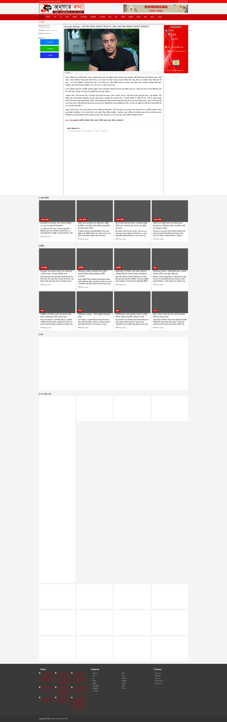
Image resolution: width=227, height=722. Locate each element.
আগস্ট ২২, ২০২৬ (83, 239)
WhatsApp (50, 48)
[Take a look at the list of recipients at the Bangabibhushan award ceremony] (63, 701)
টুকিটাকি (131, 17)
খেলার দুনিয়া (83, 17)
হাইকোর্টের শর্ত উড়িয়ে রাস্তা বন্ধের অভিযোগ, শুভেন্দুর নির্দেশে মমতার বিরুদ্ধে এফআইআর (131, 272)
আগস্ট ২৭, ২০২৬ (120, 328)
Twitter (50, 55)
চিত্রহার (138, 17)
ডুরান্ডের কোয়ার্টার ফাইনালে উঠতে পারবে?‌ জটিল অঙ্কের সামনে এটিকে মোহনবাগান (98, 120)
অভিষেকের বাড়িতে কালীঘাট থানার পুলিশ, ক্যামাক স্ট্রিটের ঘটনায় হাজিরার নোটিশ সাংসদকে (92, 274)
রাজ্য (55, 17)
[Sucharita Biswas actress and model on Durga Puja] (47, 690)
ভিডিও (152, 17)
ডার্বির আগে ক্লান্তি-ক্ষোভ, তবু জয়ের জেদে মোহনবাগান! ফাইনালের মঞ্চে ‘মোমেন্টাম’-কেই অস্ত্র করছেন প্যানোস (169, 226)
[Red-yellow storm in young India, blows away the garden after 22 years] (57, 211)
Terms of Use (159, 681)
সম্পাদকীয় (102, 17)
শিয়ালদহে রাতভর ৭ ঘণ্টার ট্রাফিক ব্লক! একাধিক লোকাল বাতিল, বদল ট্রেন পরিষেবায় (170, 272)
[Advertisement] (50, 71)
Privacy (157, 678)
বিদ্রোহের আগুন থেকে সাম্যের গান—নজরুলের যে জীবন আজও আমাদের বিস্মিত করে (56, 272)
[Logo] (61, 6)
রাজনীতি (74, 17)
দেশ (61, 17)
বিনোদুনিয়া (93, 17)
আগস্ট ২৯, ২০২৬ (45, 285)
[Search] (167, 17)
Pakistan (104, 131)
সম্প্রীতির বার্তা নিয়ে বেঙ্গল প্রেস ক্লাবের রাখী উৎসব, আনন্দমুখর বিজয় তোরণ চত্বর (55, 315)
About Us (158, 673)
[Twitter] (183, 1)
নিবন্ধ (110, 17)
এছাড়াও (160, 17)
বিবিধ (145, 17)
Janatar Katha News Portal (59, 719)
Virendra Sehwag (74, 131)
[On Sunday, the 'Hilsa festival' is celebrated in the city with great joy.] (79, 690)
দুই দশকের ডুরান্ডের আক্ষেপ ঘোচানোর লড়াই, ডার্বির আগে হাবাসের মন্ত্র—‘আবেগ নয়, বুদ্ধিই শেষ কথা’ (131, 226)
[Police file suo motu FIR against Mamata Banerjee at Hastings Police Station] (132, 259)
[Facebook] (179, 1)
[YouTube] (186, 1)
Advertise (158, 676)
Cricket (96, 131)
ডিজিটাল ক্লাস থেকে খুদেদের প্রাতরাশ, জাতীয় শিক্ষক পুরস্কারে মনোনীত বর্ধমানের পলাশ (131, 315)
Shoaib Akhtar (87, 131)
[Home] (41, 17)
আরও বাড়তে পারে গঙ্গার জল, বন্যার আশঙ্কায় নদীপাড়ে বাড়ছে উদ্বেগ (169, 315)
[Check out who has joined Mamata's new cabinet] (47, 700)
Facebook (50, 42)
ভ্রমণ (116, 17)
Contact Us (158, 683)
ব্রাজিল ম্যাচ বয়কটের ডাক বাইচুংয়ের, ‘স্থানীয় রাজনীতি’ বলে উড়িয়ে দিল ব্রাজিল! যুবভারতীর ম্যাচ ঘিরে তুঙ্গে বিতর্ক (94, 226)
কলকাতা (48, 17)
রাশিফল (123, 17)
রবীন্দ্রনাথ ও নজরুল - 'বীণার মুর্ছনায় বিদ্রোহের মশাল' (94, 315)
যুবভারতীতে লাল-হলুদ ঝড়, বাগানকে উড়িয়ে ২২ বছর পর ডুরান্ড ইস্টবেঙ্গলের (55, 224)
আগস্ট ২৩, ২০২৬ (45, 237)
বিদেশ (67, 17)
